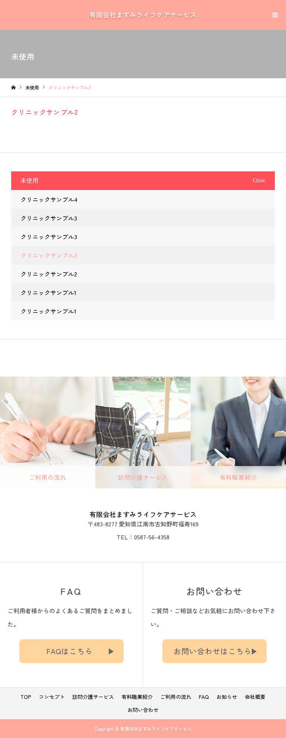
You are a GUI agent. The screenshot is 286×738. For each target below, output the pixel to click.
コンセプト (52, 696)
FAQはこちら (69, 651)
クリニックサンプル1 (48, 292)
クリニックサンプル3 (48, 217)
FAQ (204, 696)
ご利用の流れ (175, 696)
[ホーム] (13, 87)
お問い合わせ (143, 709)
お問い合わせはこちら (213, 651)
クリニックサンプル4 (48, 199)
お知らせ (226, 696)
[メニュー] (275, 14)
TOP (25, 696)
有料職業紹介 (137, 696)
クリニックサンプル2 (48, 255)
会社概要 (255, 696)
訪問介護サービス (93, 696)
